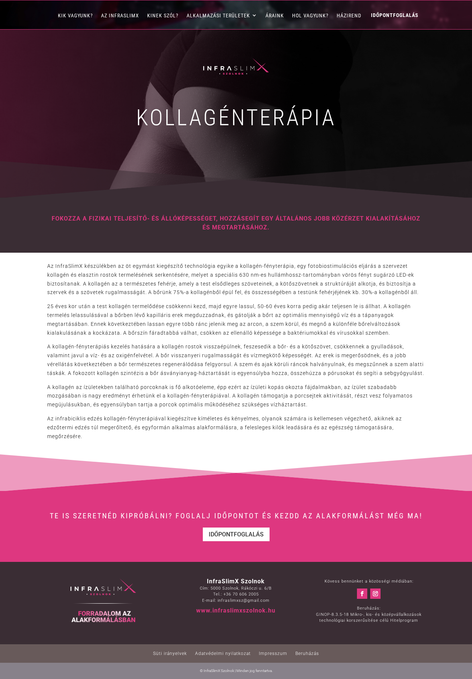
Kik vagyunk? (75, 15)
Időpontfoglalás (236, 534)
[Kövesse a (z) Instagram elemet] (375, 593)
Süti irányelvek (170, 653)
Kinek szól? (162, 15)
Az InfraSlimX (120, 15)
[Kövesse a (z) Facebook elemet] (362, 593)
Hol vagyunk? (310, 15)
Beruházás (307, 653)
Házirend (349, 15)
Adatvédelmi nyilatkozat (223, 653)
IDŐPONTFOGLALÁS (395, 16)
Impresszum (273, 653)
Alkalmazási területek (218, 15)
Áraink (275, 15)
